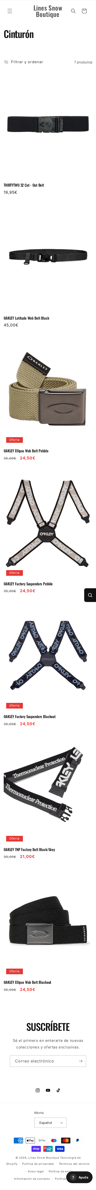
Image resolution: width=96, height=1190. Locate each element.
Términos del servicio (74, 1164)
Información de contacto (32, 1178)
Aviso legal (36, 1171)
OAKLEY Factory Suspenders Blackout (30, 716)
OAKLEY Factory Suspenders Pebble (28, 583)
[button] (9, 11)
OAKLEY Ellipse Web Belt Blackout (27, 982)
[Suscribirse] (80, 1061)
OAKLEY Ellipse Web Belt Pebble (26, 450)
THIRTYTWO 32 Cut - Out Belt (24, 185)
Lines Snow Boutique (43, 1157)
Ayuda (80, 1177)
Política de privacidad (38, 1164)
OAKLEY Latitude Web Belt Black (26, 318)
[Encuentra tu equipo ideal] (90, 595)
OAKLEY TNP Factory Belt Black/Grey (29, 849)
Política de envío (61, 1171)
